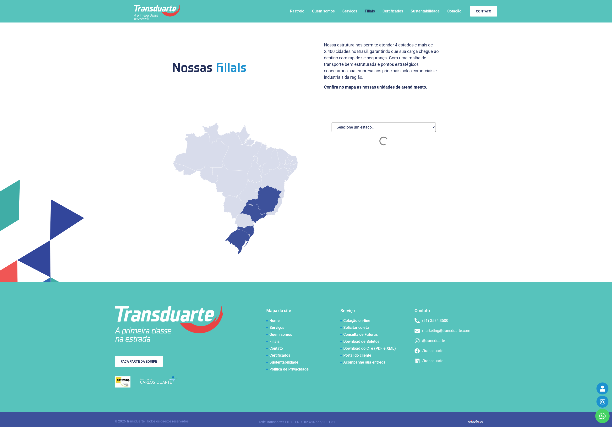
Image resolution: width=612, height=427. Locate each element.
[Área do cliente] (602, 388)
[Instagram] (602, 402)
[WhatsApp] (602, 416)
